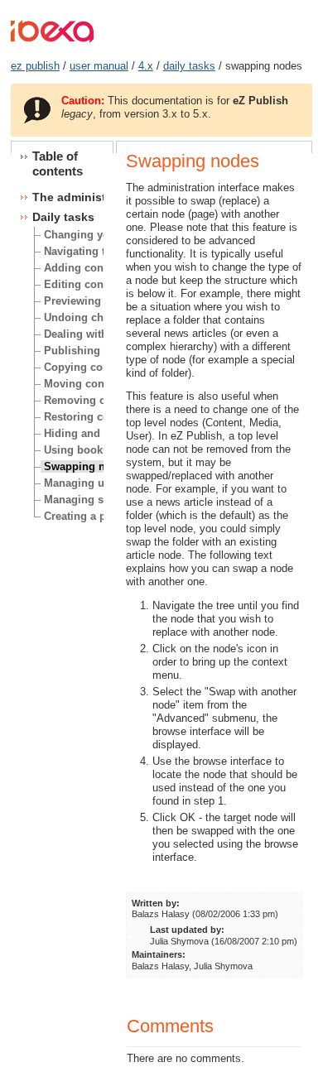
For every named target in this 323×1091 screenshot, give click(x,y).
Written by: (156, 903)
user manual (99, 66)
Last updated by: (187, 930)
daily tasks (189, 66)
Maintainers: (159, 954)
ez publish (35, 66)
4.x (145, 66)
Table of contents (57, 163)
